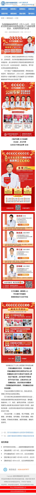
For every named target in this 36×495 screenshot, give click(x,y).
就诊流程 (22, 13)
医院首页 (4, 9)
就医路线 (13, 13)
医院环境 (4, 13)
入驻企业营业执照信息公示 (18, 491)
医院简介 (13, 9)
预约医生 (31, 13)
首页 (2, 18)
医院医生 (22, 9)
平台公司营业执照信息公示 (18, 487)
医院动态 (31, 9)
